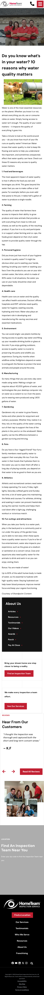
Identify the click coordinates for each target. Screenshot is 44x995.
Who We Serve (22, 934)
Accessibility (22, 981)
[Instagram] (26, 963)
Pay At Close (15, 645)
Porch (12, 639)
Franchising (22, 953)
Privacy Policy (22, 987)
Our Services (22, 922)
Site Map (22, 984)
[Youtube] (16, 963)
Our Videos (14, 628)
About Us (22, 947)
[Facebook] (12, 963)
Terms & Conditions (22, 990)
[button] (4, 771)
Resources (14, 617)
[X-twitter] (23, 963)
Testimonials (15, 622)
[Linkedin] (19, 963)
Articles (13, 611)
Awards (12, 634)
